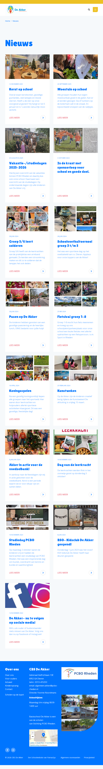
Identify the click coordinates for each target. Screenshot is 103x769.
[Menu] (95, 9)
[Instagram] (13, 750)
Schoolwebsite (37, 757)
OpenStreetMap (35, 745)
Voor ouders (11, 678)
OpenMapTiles (50, 743)
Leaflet (32, 743)
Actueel (8, 682)
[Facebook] (7, 750)
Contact (8, 689)
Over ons (9, 675)
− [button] (33, 736)
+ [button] (33, 732)
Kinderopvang (11, 685)
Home (7, 21)
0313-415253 (41, 682)
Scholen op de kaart (14, 694)
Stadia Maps (40, 743)
